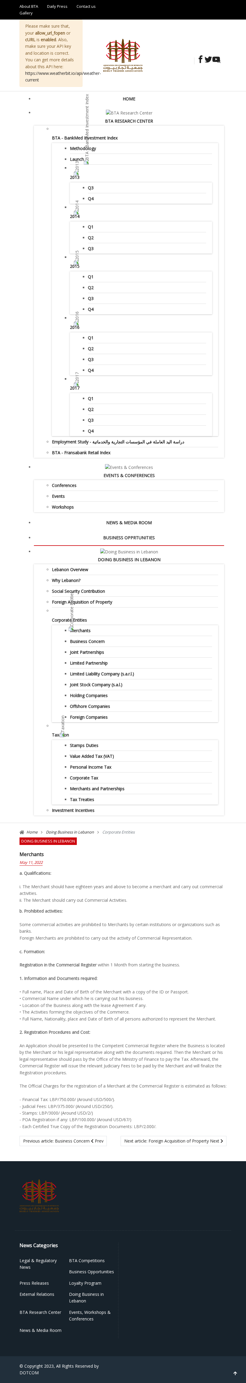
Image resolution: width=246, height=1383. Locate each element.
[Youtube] (214, 60)
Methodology (83, 148)
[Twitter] (207, 60)
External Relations (37, 1294)
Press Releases (34, 1283)
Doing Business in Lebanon (129, 559)
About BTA (29, 6)
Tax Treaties (82, 799)
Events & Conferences (129, 475)
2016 (75, 327)
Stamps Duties (84, 745)
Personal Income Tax (90, 767)
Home (129, 99)
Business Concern (87, 641)
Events (58, 496)
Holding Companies (89, 695)
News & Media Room (129, 522)
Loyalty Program (85, 1283)
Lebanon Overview (70, 569)
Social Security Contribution (78, 591)
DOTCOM (29, 1372)
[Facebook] (199, 60)
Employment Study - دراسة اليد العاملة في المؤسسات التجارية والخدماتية (118, 442)
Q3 (91, 188)
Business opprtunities (129, 537)
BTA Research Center (129, 121)
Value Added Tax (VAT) (92, 756)
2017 (75, 388)
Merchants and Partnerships (97, 788)
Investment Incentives (73, 810)
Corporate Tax (84, 778)
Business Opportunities (91, 1271)
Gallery (26, 13)
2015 (75, 266)
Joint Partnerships (87, 652)
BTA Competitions (87, 1260)
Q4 (91, 198)
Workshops (63, 507)
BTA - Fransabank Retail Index (81, 452)
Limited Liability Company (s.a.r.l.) (102, 674)
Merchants (80, 630)
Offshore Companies (90, 706)
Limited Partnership (89, 663)
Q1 (91, 227)
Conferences (64, 485)
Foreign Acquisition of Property (82, 602)
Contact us (86, 6)
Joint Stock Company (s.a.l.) (96, 684)
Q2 (91, 237)
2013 (75, 177)
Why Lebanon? (66, 580)
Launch (77, 159)
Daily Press (57, 6)
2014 (75, 216)
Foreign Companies (89, 717)
